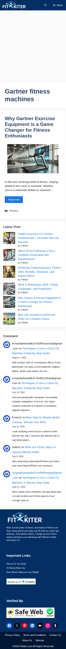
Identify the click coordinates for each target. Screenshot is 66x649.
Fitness (13, 210)
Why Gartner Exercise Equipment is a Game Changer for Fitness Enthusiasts (39, 302)
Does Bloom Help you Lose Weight (22, 572)
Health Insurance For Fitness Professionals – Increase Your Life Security (38, 238)
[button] (45, 5)
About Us (27, 640)
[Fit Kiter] (20, 5)
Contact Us (55, 635)
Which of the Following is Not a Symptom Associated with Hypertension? (36, 255)
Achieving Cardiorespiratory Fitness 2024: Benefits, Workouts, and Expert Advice (39, 271)
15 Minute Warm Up (15, 568)
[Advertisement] (33, 47)
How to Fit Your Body (16, 564)
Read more (14, 199)
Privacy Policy (12, 635)
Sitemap (39, 640)
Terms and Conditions (34, 635)
